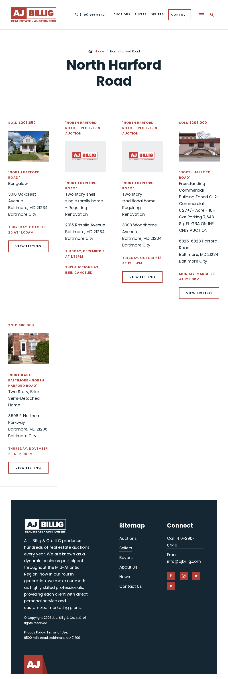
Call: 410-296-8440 (181, 542)
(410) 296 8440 (92, 15)
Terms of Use (57, 632)
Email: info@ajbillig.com (184, 558)
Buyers (126, 557)
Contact (179, 15)
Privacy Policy (34, 632)
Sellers (125, 548)
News (124, 577)
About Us (128, 567)
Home (99, 51)
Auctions (128, 538)
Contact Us (130, 586)
